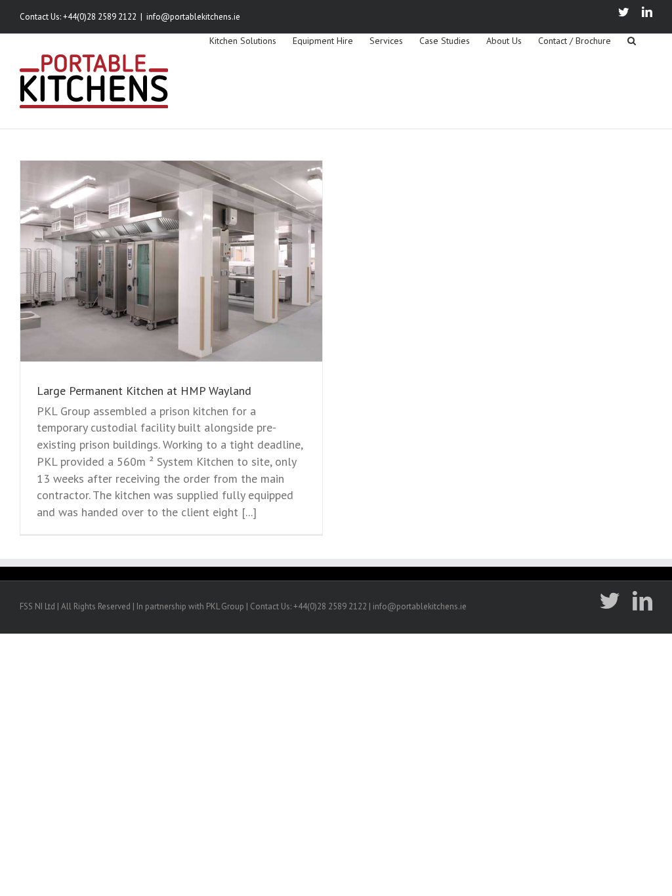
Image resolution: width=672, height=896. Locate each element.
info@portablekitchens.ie (193, 16)
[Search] (631, 39)
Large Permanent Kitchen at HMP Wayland (144, 390)
